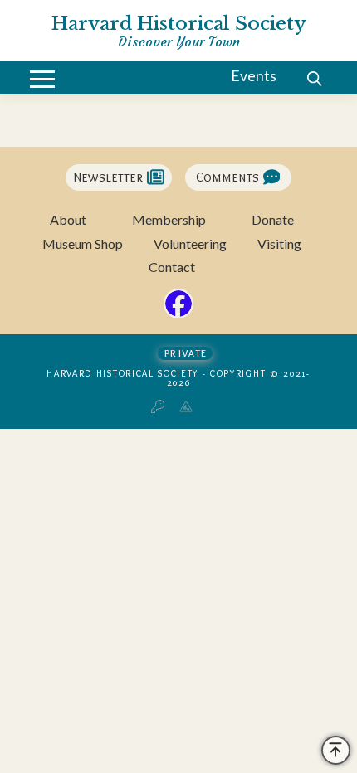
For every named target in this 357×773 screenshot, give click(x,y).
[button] (42, 79)
